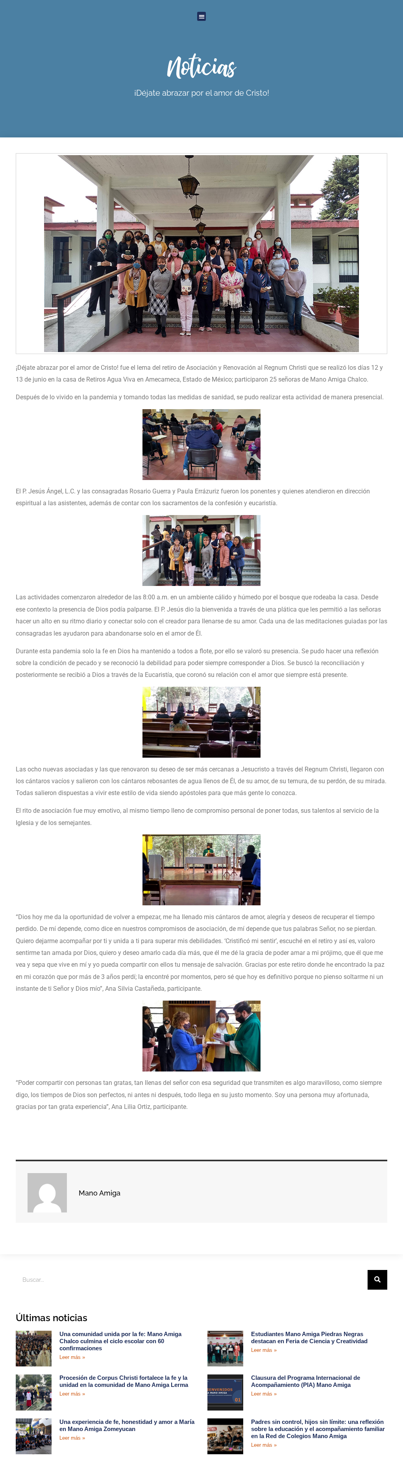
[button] (201, 16)
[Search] (377, 1280)
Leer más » (72, 1357)
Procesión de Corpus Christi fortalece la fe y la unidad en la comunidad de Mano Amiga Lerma (123, 1381)
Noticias (201, 66)
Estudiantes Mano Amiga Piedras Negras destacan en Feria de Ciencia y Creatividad (309, 1337)
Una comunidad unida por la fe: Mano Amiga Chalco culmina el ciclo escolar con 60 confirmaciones (120, 1341)
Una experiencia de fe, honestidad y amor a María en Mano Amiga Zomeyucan (126, 1425)
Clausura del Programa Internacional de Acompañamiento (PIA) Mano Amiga (305, 1381)
